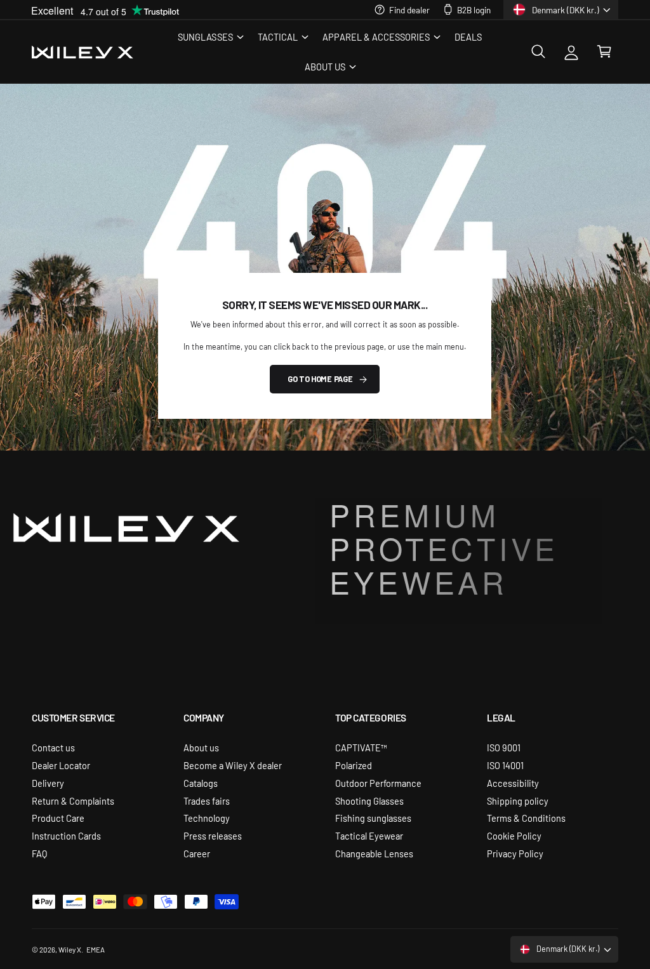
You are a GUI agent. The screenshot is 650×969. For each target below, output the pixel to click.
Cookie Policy (514, 835)
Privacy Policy (515, 853)
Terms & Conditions (526, 818)
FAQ (39, 853)
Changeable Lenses (374, 853)
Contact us (53, 747)
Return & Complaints (73, 800)
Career (196, 853)
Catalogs (200, 783)
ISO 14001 (505, 765)
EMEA (95, 949)
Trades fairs (206, 800)
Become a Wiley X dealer (232, 765)
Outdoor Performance (378, 783)
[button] (209, 36)
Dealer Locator (61, 765)
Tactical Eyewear (369, 835)
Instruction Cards (66, 835)
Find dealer (409, 9)
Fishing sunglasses (373, 818)
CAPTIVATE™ (361, 747)
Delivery (48, 783)
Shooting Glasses (369, 800)
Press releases (212, 835)
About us (201, 747)
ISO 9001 (504, 747)
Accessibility (513, 783)
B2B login (474, 9)
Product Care (58, 818)
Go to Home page (320, 379)
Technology (206, 818)
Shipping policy (517, 800)
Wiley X (69, 949)
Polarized (353, 765)
